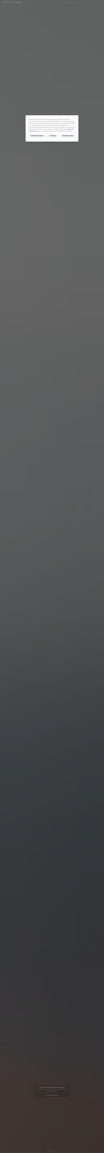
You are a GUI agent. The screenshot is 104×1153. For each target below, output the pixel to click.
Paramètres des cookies (37, 136)
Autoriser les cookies (67, 136)
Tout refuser (53, 136)
